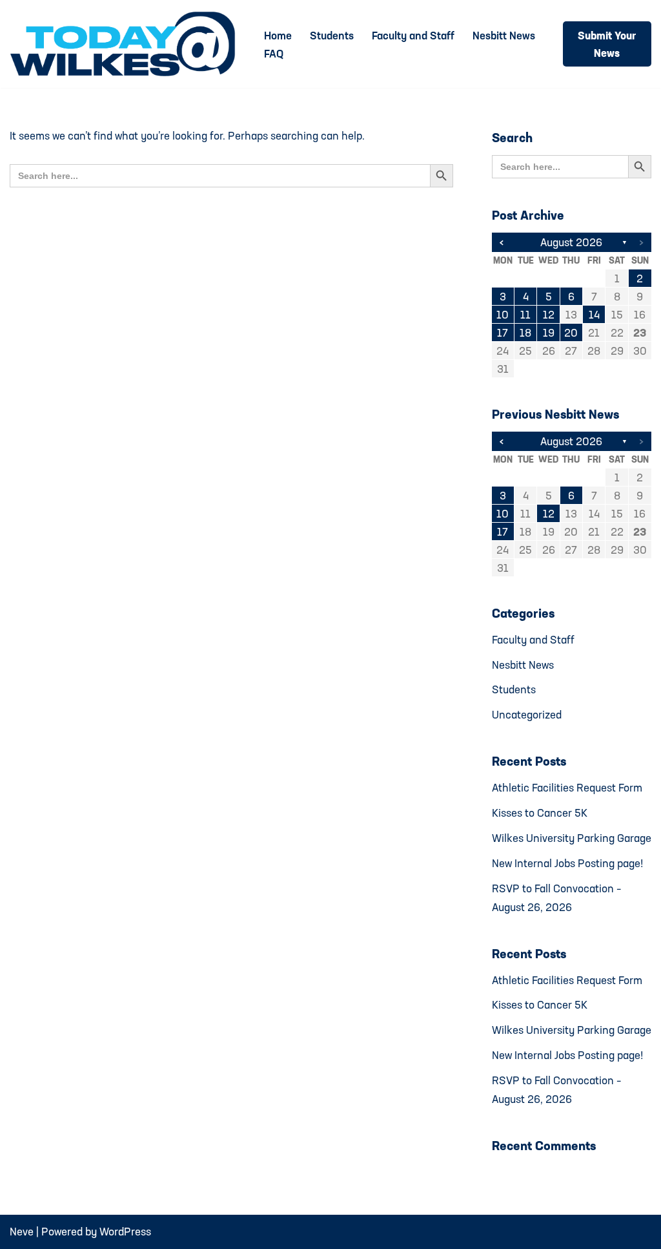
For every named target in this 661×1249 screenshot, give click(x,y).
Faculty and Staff (413, 35)
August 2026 (571, 242)
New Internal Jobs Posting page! (568, 863)
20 (571, 332)
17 (502, 332)
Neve (22, 1231)
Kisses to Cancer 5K (539, 812)
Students (332, 35)
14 (594, 314)
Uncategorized (527, 714)
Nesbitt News (504, 35)
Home (278, 35)
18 (525, 332)
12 (548, 314)
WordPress (125, 1231)
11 (525, 314)
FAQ (273, 53)
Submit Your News (607, 43)
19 (548, 332)
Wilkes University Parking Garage (571, 838)
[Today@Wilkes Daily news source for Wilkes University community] (126, 44)
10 (502, 314)
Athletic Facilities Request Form (567, 787)
